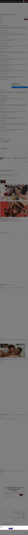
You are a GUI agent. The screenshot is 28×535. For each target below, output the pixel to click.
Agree (10, 528)
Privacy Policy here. (12, 527)
